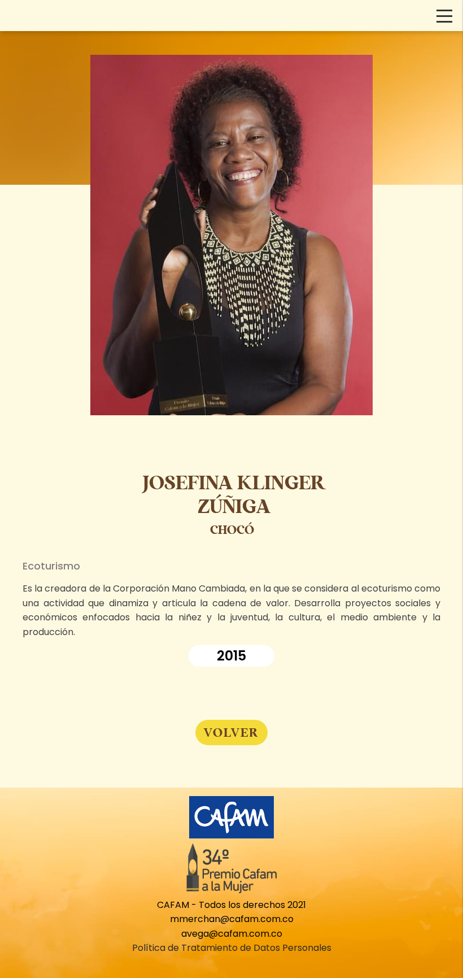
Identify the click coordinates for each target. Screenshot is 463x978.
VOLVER (231, 732)
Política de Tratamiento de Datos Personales (231, 947)
